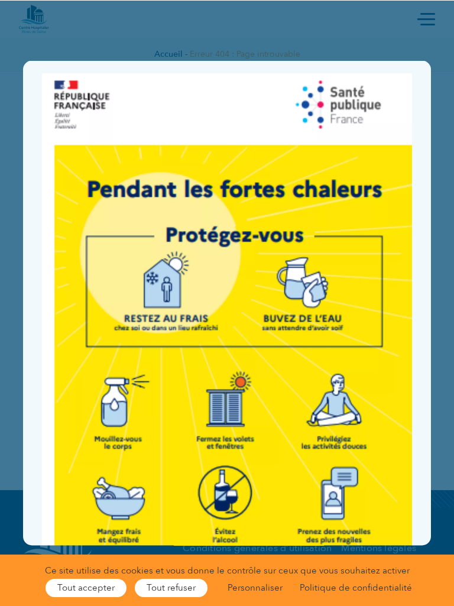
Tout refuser (171, 588)
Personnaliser (255, 588)
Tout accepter (86, 588)
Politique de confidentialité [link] (356, 588)
